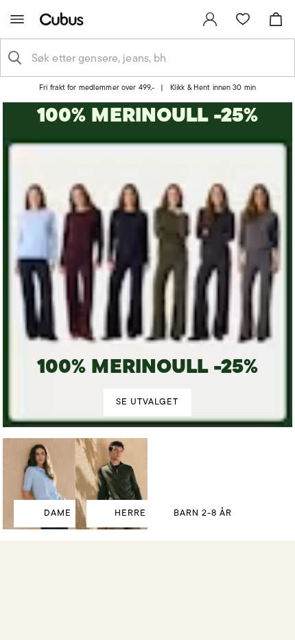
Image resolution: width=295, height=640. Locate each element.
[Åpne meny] (17, 19)
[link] (210, 19)
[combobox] (158, 58)
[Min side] (210, 19)
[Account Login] (141, 92)
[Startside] (64, 18)
